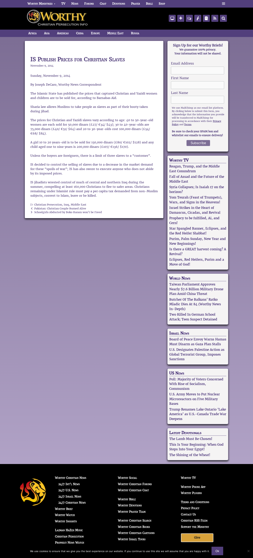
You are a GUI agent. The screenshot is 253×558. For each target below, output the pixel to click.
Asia (47, 33)
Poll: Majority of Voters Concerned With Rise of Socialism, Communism (196, 384)
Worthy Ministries (40, 4)
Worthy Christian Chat (133, 490)
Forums (89, 4)
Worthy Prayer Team (132, 511)
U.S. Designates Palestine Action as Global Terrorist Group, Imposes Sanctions (196, 354)
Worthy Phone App (193, 487)
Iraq (66, 204)
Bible (149, 4)
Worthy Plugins (191, 493)
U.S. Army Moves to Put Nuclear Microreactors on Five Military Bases (194, 399)
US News (176, 373)
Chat (103, 4)
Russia (135, 33)
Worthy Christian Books (134, 527)
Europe (95, 33)
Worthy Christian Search (134, 520)
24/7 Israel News (69, 496)
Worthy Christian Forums (135, 484)
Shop (162, 4)
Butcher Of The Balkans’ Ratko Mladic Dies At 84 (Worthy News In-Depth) (195, 304)
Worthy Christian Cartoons (136, 533)
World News (179, 278)
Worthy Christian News (70, 478)
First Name (180, 78)
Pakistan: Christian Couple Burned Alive (60, 208)
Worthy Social (127, 478)
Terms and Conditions (195, 502)
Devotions (118, 4)
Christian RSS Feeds (194, 520)
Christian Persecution (48, 204)
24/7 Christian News (72, 502)
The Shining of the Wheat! (189, 455)
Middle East (115, 33)
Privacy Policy (190, 508)
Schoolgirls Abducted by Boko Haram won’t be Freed (68, 212)
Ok (217, 551)
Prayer (135, 4)
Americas (63, 33)
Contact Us (188, 514)
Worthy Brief (64, 509)
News (74, 4)
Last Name (179, 93)
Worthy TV (179, 160)
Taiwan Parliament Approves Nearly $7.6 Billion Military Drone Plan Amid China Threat (196, 289)
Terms (187, 124)
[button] (223, 3)
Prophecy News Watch (69, 542)
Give (197, 537)
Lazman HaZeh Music (69, 530)
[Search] (223, 18)
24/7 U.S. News (68, 490)
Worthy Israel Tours (132, 539)
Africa (32, 33)
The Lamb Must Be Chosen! (190, 439)
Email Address (182, 63)
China (80, 33)
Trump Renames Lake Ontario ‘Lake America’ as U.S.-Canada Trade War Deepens (197, 414)
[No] (248, 551)
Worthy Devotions (130, 505)
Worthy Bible (127, 499)
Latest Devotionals (185, 432)
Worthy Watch (65, 515)
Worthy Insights (66, 521)
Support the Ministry (195, 527)
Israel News (179, 333)
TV (63, 4)
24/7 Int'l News (69, 484)
